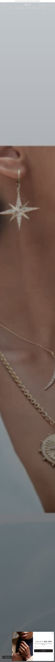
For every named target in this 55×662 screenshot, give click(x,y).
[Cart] (51, 5)
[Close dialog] (52, 633)
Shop (11, 8)
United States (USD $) (42, 5)
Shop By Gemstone (19, 8)
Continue (43, 650)
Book (34, 8)
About (39, 8)
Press (43, 8)
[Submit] (3, 5)
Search (5, 4)
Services (28, 8)
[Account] (49, 5)
